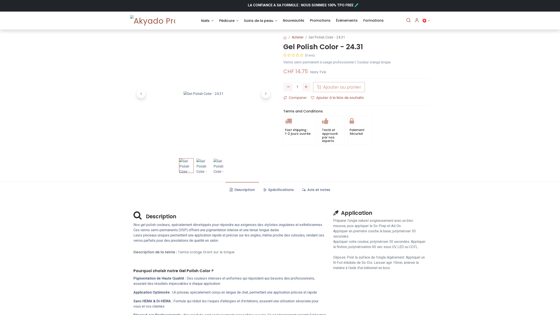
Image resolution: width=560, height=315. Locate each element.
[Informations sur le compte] (416, 20)
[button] (141, 93)
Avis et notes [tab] (318, 189)
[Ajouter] (306, 87)
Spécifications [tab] (280, 189)
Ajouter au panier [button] (341, 87)
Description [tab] (244, 189)
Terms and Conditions (303, 111)
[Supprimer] (288, 87)
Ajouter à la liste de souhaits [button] (340, 97)
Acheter (298, 37)
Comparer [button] (298, 97)
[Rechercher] (408, 20)
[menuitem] (207, 20)
